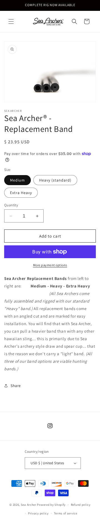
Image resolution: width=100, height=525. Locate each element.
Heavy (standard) (55, 180)
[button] (11, 21)
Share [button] (16, 385)
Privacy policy (38, 513)
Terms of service (65, 513)
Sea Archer (28, 505)
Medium (17, 180)
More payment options (50, 265)
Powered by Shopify (51, 505)
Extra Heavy (21, 192)
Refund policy (81, 505)
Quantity (11, 205)
